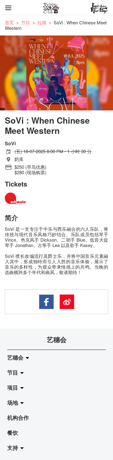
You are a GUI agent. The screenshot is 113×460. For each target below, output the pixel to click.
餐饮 (12, 433)
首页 (9, 22)
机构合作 (18, 417)
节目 (25, 22)
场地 (13, 402)
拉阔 (41, 22)
